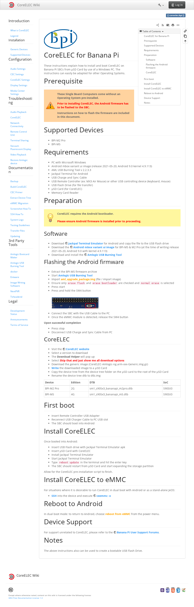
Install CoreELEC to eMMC (157, 88)
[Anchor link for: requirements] (91, 151)
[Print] (172, 25)
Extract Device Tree (20, 197)
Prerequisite (150, 40)
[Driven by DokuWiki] (183, 589)
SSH (54, 496)
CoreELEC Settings (20, 79)
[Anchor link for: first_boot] (77, 404)
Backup (14, 181)
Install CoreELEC (152, 83)
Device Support (152, 97)
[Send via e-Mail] (168, 25)
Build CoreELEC (18, 186)
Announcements (19, 319)
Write (55, 368)
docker (14, 271)
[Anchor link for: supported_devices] (106, 129)
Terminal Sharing (19, 140)
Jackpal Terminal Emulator (85, 243)
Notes (147, 102)
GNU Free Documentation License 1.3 (26, 598)
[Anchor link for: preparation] (85, 200)
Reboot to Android (153, 93)
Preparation (150, 54)
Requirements (151, 50)
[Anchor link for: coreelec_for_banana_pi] (122, 54)
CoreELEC (15, 117)
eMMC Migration (19, 203)
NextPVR (14, 291)
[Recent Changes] (162, 25)
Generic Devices (19, 49)
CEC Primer (16, 192)
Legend (14, 35)
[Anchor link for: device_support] (95, 521)
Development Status (17, 312)
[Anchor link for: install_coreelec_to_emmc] (129, 479)
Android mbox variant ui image (93, 247)
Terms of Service (19, 324)
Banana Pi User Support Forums (138, 532)
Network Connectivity (16, 124)
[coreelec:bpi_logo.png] (60, 38)
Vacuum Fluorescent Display (20, 147)
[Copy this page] (185, 36)
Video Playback (18, 154)
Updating (15, 236)
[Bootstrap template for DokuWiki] (162, 589)
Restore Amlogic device (19, 161)
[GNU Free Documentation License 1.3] (11, 589)
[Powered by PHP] (168, 589)
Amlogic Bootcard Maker (19, 256)
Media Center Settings (17, 92)
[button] (161, 5)
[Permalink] (178, 25)
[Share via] (157, 25)
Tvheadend (16, 296)
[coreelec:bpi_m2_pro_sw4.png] (75, 302)
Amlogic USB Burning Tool (17, 264)
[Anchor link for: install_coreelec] (98, 430)
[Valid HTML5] (173, 589)
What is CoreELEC (19, 30)
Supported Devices (20, 54)
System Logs (17, 219)
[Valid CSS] (178, 589)
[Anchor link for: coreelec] (72, 339)
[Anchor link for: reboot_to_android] (106, 503)
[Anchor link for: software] (70, 233)
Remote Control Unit (18, 133)
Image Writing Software (17, 284)
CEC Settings (17, 74)
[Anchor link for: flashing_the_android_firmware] (127, 261)
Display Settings (18, 85)
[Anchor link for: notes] (66, 539)
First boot (149, 78)
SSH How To (16, 214)
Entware (14, 277)
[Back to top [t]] (185, 41)
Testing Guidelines (20, 225)
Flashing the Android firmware (156, 66)
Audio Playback (18, 111)
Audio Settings (18, 68)
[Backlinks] (185, 31)
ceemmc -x (104, 496)
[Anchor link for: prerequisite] (86, 80)
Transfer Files (17, 230)
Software (150, 59)
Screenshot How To (20, 208)
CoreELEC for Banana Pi (156, 35)
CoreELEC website (77, 349)
